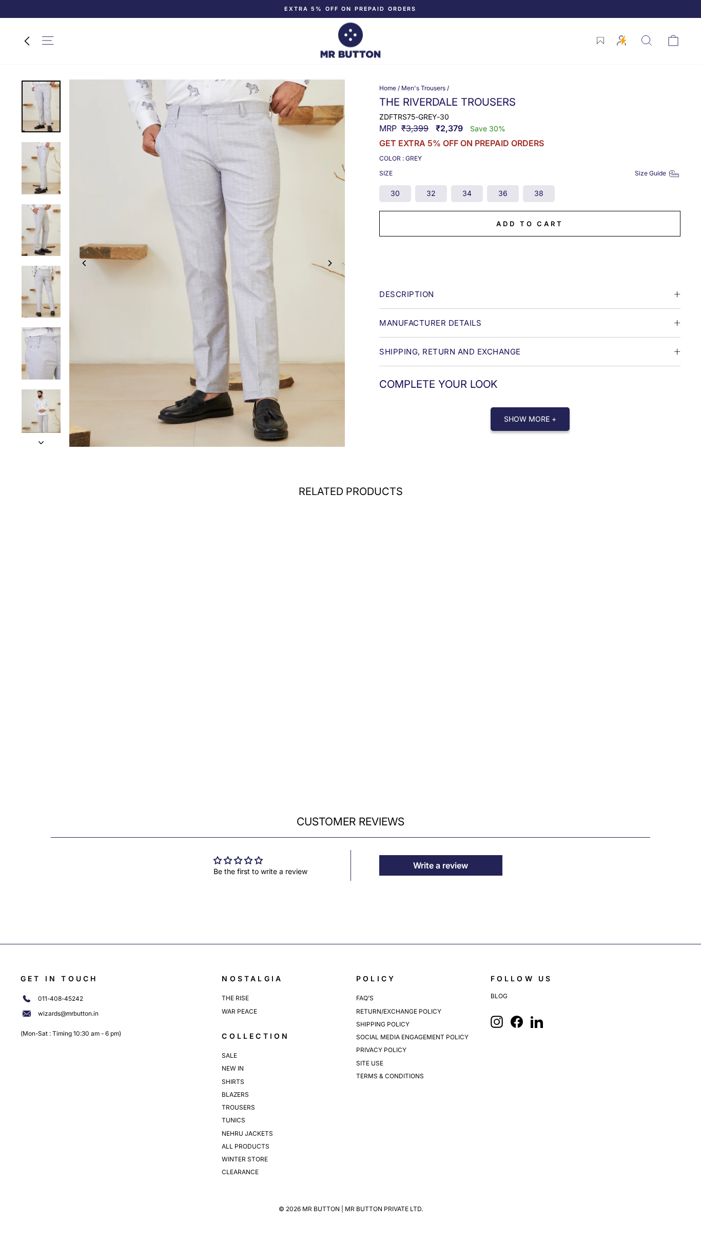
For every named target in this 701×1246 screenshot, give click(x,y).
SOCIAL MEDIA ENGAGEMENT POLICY (412, 1037)
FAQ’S (365, 998)
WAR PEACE (239, 1011)
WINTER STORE (245, 1159)
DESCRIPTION (406, 294)
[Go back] (27, 40)
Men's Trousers (423, 88)
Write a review (440, 865)
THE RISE (235, 998)
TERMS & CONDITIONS (390, 1076)
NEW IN (233, 1068)
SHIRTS (233, 1081)
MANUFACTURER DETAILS (430, 323)
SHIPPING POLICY (383, 1024)
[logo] (350, 40)
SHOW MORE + (530, 418)
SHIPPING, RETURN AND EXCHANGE (450, 352)
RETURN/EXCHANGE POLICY (398, 1011)
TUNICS (233, 1120)
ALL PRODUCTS (245, 1146)
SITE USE (369, 1063)
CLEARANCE (240, 1172)
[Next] (329, 263)
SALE (229, 1055)
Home (387, 88)
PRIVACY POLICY (381, 1050)
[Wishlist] (600, 40)
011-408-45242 (60, 998)
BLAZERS (235, 1094)
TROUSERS (238, 1107)
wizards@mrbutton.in (68, 1013)
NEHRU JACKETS (247, 1133)
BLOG (499, 996)
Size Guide (650, 173)
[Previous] (84, 263)
